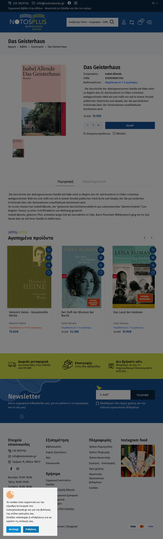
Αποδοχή (13, 529)
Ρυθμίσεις (31, 529)
